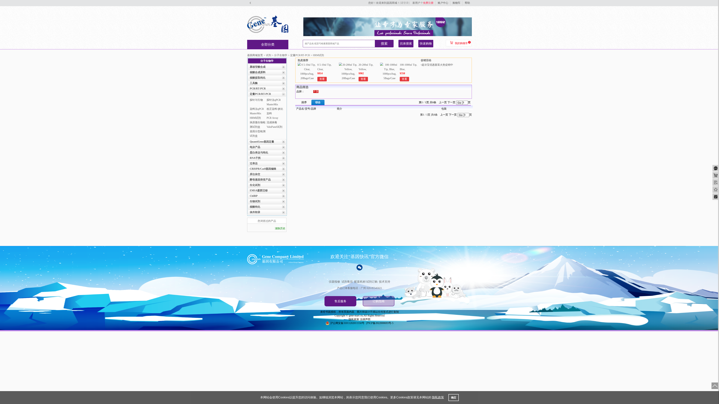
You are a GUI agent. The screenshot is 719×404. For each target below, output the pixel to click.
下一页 (451, 102)
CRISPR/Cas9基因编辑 (263, 168)
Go (459, 102)
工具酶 (254, 83)
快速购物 (426, 43)
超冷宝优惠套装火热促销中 (437, 64)
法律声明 (365, 319)
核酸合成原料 (258, 72)
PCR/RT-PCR (258, 88)
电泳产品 (255, 147)
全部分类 (267, 44)
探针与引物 (256, 100)
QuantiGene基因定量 (262, 141)
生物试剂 (255, 201)
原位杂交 (255, 174)
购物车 (456, 2)
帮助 (467, 2)
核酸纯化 (255, 206)
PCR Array (272, 118)
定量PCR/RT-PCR (260, 94)
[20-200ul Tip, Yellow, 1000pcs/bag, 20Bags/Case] (348, 78)
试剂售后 (347, 281)
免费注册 (428, 2)
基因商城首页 (255, 55)
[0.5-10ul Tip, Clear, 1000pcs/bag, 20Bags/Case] (307, 78)
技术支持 (384, 281)
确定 (453, 397)
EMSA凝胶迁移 (259, 190)
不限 (315, 91)
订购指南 (379, 301)
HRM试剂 (255, 118)
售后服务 (340, 301)
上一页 (443, 102)
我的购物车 (461, 43)
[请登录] (404, 2)
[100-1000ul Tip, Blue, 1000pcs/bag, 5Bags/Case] (389, 78)
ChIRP (254, 196)
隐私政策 (354, 319)
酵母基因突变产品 (260, 179)
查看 (322, 79)
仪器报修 (334, 281)
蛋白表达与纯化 (259, 152)
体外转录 (255, 212)
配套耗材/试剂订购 (365, 281)
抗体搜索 (406, 43)
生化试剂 (255, 185)
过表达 (254, 163)
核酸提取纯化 (258, 77)
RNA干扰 (255, 158)
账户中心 (443, 2)
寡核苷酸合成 (258, 66)
